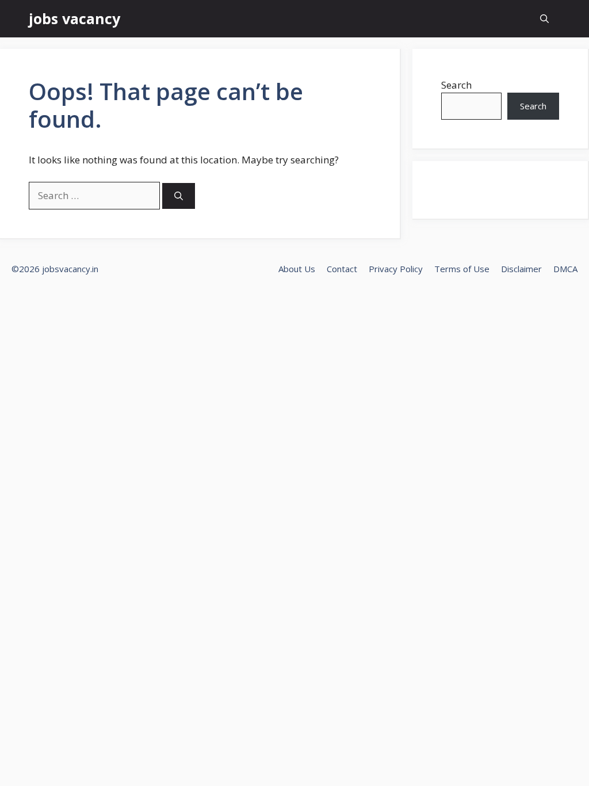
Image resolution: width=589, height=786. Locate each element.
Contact (342, 268)
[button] (544, 18)
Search (456, 84)
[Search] (178, 196)
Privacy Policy (396, 268)
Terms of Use (461, 268)
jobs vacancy (74, 18)
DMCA (565, 268)
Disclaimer (521, 268)
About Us (296, 268)
